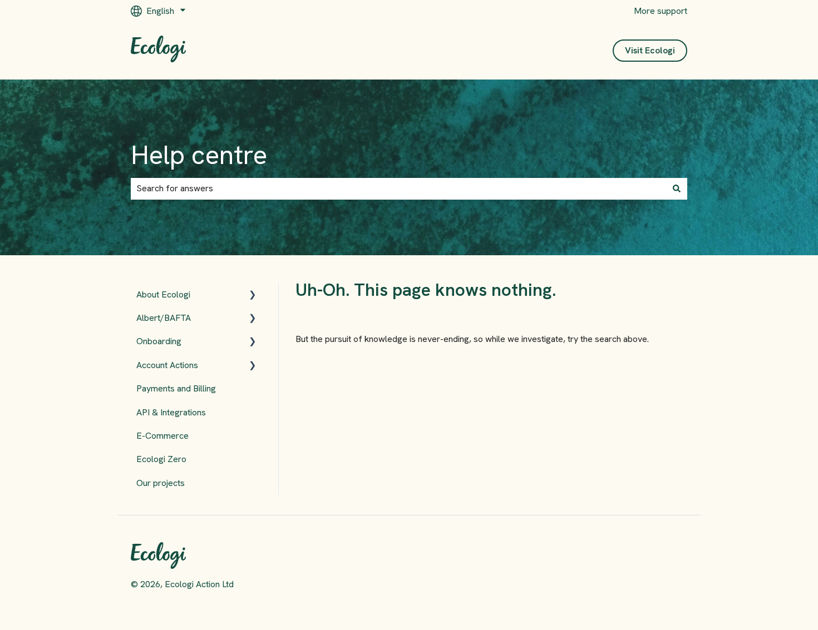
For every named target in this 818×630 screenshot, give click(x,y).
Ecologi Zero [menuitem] (161, 459)
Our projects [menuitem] (160, 483)
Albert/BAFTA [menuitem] (163, 318)
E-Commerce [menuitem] (162, 436)
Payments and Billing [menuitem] (176, 388)
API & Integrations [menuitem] (171, 412)
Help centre (199, 154)
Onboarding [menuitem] (158, 341)
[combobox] (398, 188)
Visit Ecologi (650, 50)
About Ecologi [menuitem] (163, 294)
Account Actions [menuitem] (167, 365)
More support (660, 11)
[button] (253, 295)
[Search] (676, 188)
